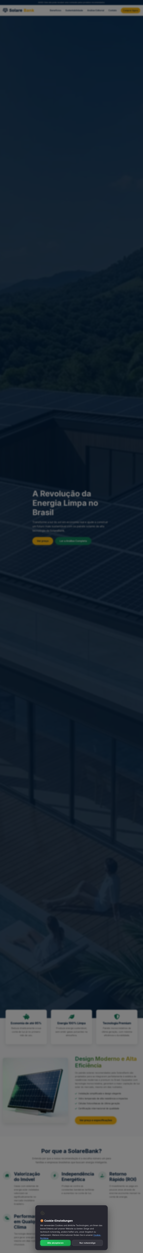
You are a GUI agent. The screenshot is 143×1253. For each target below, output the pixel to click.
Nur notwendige (87, 1243)
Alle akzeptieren (55, 1243)
